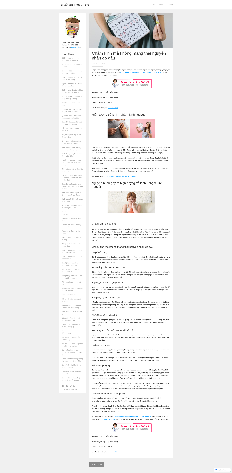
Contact (170, 5)
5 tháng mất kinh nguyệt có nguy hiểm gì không (72, 97)
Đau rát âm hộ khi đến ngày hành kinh (72, 226)
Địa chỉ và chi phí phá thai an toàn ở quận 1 (71, 366)
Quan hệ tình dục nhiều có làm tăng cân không (72, 123)
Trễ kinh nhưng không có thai (71, 283)
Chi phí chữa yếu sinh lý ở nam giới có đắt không (72, 379)
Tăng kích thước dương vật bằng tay (72, 372)
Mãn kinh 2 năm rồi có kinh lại (72, 313)
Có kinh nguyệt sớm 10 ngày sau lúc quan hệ (70, 59)
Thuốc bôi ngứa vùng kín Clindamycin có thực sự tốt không (72, 162)
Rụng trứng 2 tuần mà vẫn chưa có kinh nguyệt (72, 277)
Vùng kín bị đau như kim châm (71, 232)
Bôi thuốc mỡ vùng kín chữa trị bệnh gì (72, 170)
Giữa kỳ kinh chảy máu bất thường (72, 238)
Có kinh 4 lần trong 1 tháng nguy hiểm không (72, 251)
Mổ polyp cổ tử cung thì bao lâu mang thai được (72, 206)
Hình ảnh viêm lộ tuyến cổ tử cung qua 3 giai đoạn (72, 194)
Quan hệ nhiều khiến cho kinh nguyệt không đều (71, 117)
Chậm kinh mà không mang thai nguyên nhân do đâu (72, 360)
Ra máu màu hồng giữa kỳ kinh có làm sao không (72, 306)
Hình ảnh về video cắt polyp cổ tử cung (72, 200)
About (161, 5)
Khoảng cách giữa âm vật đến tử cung (71, 332)
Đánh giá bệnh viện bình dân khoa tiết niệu (71, 319)
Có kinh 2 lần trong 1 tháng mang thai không (72, 257)
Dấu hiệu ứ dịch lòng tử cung (71, 104)
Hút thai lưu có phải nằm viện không (71, 338)
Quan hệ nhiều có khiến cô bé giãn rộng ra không (72, 110)
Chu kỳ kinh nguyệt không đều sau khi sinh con (71, 264)
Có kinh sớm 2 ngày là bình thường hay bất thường (72, 91)
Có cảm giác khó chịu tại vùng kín (71, 213)
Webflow (73, 389)
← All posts (97, 464)
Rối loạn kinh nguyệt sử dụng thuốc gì (71, 270)
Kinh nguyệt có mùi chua (71, 295)
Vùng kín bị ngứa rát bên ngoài (71, 219)
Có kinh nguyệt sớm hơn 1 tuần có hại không (72, 78)
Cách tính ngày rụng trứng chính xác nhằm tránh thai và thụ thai (72, 177)
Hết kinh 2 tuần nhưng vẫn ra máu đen (72, 300)
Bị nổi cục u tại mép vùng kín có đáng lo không (71, 142)
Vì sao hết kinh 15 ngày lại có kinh (72, 65)
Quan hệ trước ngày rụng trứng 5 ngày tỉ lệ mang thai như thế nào (72, 186)
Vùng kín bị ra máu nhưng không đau (72, 245)
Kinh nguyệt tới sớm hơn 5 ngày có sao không (72, 72)
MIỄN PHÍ (75, 47)
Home (153, 5)
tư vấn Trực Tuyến (109, 419)
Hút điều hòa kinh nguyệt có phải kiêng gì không (72, 345)
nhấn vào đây (113, 108)
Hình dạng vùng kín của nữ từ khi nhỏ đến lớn (72, 155)
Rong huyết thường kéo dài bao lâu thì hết (72, 289)
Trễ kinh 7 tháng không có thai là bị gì (72, 129)
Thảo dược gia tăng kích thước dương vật (71, 325)
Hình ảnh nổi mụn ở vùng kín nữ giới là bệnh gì (71, 149)
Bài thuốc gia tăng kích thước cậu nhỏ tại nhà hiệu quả (72, 352)
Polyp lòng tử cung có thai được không (71, 136)
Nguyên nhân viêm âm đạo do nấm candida (72, 85)
